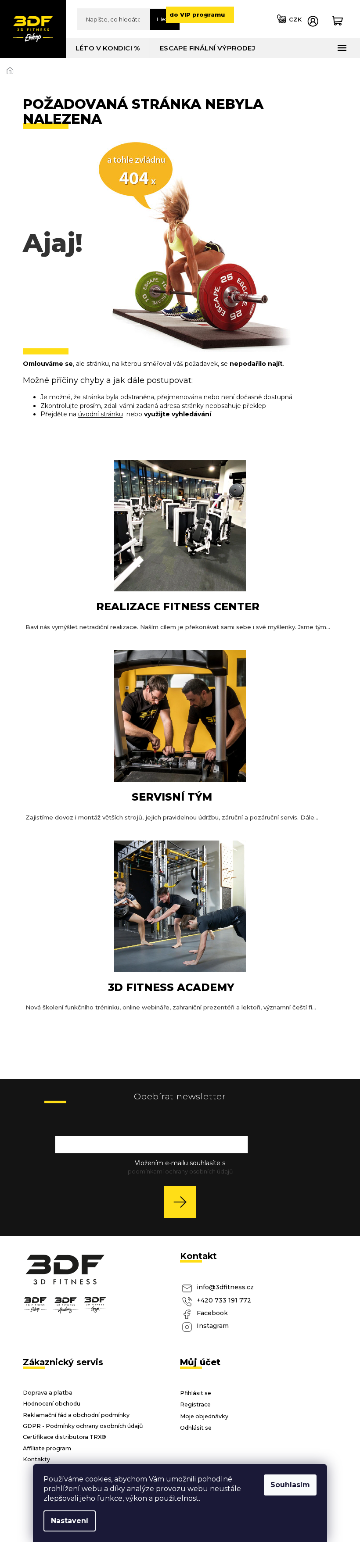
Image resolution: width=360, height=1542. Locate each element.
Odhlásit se (196, 1427)
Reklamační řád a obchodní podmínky (76, 1415)
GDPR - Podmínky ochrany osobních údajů (83, 1426)
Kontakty (36, 1459)
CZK (295, 19)
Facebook (212, 1313)
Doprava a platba (47, 1392)
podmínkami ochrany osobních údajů (180, 1171)
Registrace (195, 1404)
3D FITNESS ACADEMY (171, 987)
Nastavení (69, 1521)
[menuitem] (108, 48)
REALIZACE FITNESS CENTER (177, 606)
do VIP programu (197, 14)
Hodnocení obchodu (51, 1403)
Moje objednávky (204, 1416)
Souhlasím (290, 1485)
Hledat (165, 19)
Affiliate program (47, 1448)
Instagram (213, 1325)
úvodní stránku (100, 414)
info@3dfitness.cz (225, 1287)
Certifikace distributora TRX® (64, 1437)
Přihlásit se (183, 1201)
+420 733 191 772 (224, 1300)
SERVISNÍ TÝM (172, 797)
